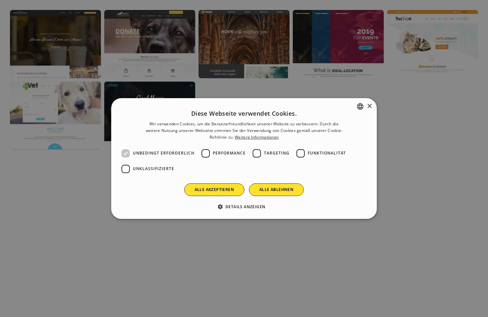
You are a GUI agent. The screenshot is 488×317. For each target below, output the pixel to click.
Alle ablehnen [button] (276, 189)
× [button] (369, 106)
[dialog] (244, 158)
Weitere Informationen (257, 137)
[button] (244, 207)
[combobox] (360, 106)
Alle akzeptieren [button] (214, 189)
